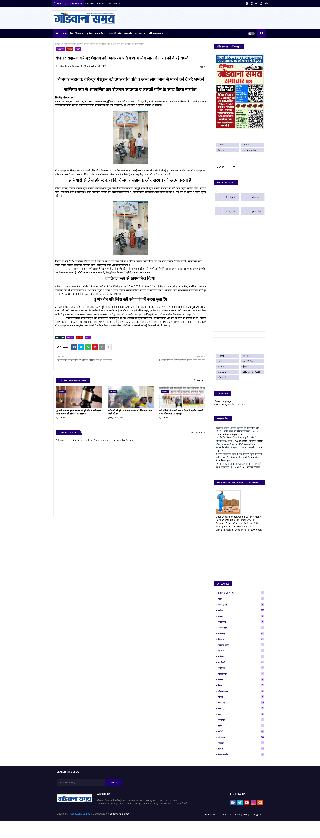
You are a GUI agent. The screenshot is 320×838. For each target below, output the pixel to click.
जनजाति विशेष (115, 33)
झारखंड (241, 650)
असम (240, 598)
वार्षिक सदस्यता (155, 33)
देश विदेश (139, 33)
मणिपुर (240, 696)
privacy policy (114, 3)
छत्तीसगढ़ (241, 633)
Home (63, 33)
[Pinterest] (95, 347)
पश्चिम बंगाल (240, 673)
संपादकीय (128, 33)
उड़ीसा (240, 616)
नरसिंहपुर (240, 667)
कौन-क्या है (222, 377)
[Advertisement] (240, 278)
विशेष (241, 725)
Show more (199, 380)
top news (75, 33)
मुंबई (240, 714)
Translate (239, 404)
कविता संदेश (241, 627)
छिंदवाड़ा (241, 639)
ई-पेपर (89, 33)
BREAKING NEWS (240, 592)
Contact (222, 149)
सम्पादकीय (222, 372)
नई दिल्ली (241, 662)
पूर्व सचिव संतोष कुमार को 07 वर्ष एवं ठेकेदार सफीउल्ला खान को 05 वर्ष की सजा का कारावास (78, 412)
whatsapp (256, 197)
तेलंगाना (241, 656)
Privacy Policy (241, 814)
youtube (256, 211)
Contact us (227, 814)
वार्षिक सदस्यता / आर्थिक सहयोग (253, 372)
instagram (231, 211)
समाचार (70, 49)
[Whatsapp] (88, 347)
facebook (230, 197)
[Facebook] (75, 347)
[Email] (102, 347)
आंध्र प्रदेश (240, 604)
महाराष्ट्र (240, 708)
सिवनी (66, 43)
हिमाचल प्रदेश (240, 754)
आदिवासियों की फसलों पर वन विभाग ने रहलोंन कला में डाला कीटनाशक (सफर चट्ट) (181, 412)
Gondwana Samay (80, 813)
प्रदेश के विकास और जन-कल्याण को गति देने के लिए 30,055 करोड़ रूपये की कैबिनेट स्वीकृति (237, 429)
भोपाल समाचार (240, 691)
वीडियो (241, 731)
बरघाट (240, 679)
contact (101, 3)
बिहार (240, 685)
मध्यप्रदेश (99, 33)
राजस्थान (241, 719)
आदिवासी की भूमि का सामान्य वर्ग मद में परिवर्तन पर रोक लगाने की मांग (130, 412)
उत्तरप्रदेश (240, 621)
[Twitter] (81, 347)
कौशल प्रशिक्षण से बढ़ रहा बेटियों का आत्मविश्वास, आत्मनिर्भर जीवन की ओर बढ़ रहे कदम (236, 446)
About (246, 144)
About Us (89, 3)
